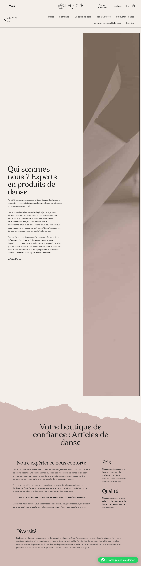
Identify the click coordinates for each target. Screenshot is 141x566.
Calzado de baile (83, 16)
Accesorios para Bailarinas (107, 23)
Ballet (51, 16)
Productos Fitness (125, 16)
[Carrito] (133, 6)
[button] (118, 560)
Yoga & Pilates (104, 16)
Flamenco (64, 16)
